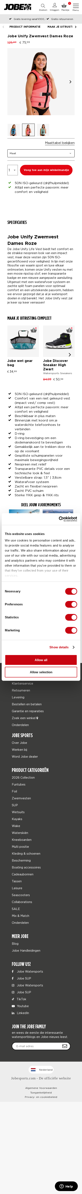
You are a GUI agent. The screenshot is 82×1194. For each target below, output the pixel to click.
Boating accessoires (26, 867)
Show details (59, 647)
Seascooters (21, 895)
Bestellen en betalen (27, 704)
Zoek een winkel (24, 718)
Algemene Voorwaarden (41, 1088)
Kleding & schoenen (26, 853)
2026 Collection (23, 777)
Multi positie (20, 846)
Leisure (17, 888)
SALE (16, 908)
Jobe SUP (23, 978)
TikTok (21, 999)
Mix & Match (20, 915)
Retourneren (21, 690)
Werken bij (19, 749)
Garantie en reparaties (28, 711)
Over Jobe (19, 742)
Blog (15, 943)
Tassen (17, 881)
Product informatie (24, 27)
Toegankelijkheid (41, 1092)
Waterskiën (20, 832)
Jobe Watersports (29, 971)
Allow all (41, 660)
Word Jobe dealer (25, 756)
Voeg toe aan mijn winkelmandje (46, 170)
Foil (14, 791)
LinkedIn (22, 1012)
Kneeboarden (22, 839)
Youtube (22, 1006)
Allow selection (41, 672)
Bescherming (21, 860)
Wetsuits (18, 812)
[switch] (71, 604)
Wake (16, 825)
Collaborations (22, 901)
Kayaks (17, 819)
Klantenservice (22, 683)
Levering (18, 697)
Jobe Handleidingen (26, 950)
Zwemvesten (21, 798)
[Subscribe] (64, 1046)
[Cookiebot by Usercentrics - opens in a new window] (59, 519)
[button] (70, 82)
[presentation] (70, 354)
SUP (15, 805)
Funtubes (18, 784)
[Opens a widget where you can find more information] (66, 1186)
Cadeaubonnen (22, 874)
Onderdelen (20, 724)
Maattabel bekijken (60, 142)
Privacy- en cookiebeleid (41, 1097)
